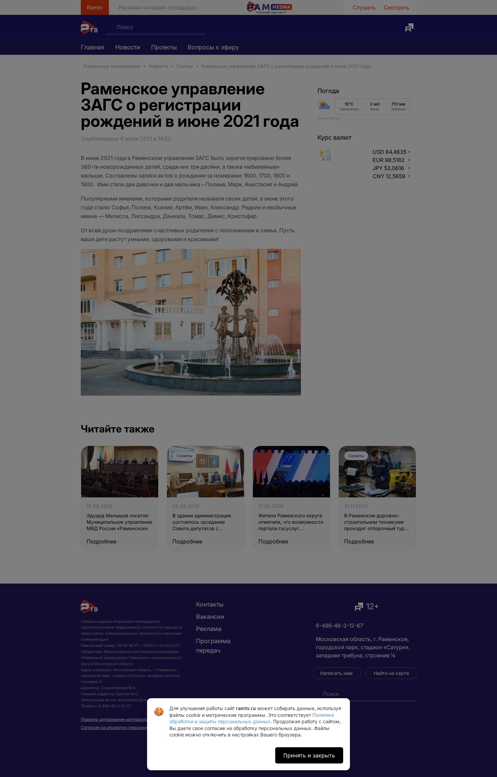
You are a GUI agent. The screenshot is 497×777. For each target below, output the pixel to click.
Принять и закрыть (309, 755)
